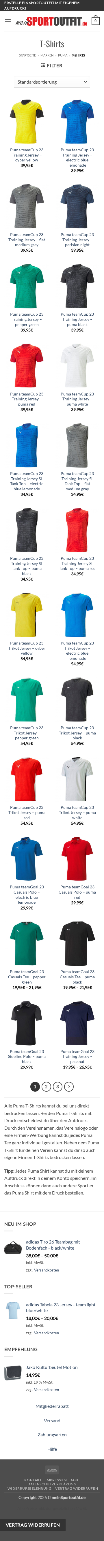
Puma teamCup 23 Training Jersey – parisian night (77, 239)
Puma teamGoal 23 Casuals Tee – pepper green (27, 976)
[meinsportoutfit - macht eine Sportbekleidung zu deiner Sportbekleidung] (51, 21)
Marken (46, 55)
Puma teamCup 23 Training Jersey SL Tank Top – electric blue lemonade (26, 481)
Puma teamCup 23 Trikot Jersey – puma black (77, 733)
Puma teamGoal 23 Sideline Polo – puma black (27, 1056)
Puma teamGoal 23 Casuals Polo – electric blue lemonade (27, 895)
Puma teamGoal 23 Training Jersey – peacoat (77, 1056)
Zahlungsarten (52, 1434)
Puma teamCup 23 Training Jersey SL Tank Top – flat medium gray (77, 481)
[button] (7, 21)
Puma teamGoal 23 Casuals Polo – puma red (77, 892)
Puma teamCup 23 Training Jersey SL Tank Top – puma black (26, 566)
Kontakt (33, 1480)
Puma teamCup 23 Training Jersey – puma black (77, 319)
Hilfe (52, 1449)
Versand (52, 1420)
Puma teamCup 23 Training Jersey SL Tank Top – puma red (77, 563)
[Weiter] (69, 1087)
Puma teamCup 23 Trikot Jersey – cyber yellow (26, 648)
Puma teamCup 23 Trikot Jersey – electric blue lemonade (77, 651)
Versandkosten (46, 1270)
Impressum (56, 1480)
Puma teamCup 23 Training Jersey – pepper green (26, 319)
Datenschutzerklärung (51, 1484)
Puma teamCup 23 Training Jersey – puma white (77, 399)
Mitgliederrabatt (52, 1406)
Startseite (27, 55)
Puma (62, 55)
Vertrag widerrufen (76, 1488)
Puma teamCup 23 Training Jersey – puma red (26, 399)
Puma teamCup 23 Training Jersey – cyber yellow (26, 155)
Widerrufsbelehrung (30, 1488)
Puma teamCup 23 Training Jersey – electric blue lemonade (77, 157)
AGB (74, 1480)
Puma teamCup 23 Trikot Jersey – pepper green (26, 733)
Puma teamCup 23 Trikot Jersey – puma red (26, 812)
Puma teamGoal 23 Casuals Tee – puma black (77, 976)
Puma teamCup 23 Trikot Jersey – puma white (77, 812)
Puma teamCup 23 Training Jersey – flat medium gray (26, 239)
